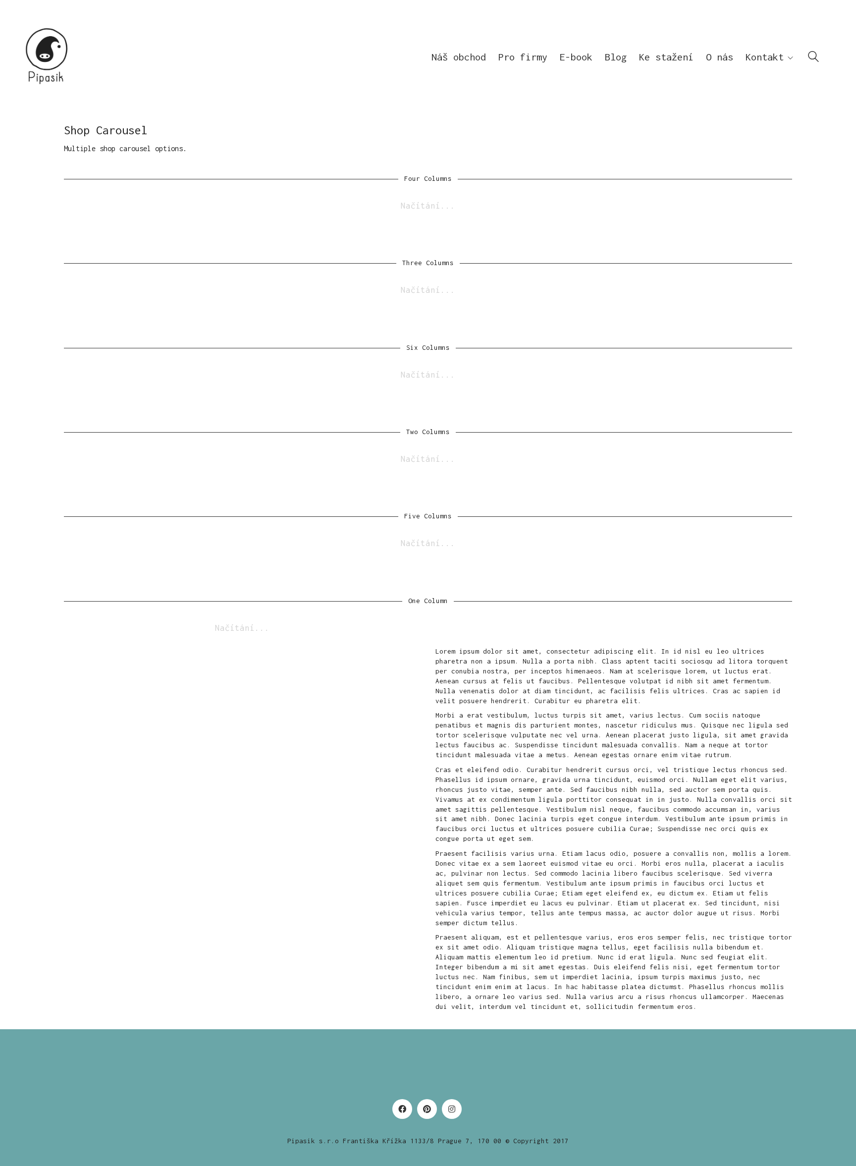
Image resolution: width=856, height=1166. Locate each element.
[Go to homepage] (47, 57)
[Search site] (813, 58)
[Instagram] (452, 1109)
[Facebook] (402, 1109)
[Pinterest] (427, 1109)
